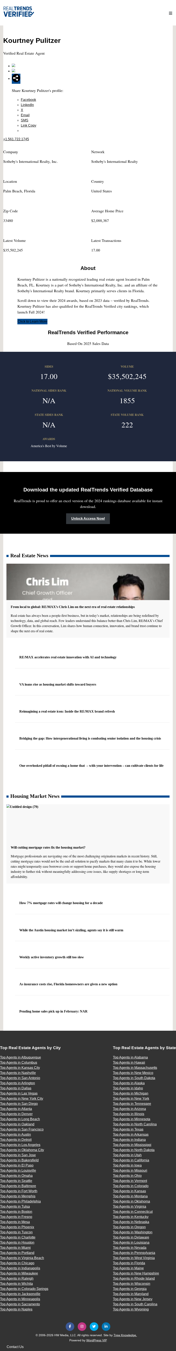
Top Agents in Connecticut (133, 1211)
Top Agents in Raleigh (16, 1278)
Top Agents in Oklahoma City (22, 1150)
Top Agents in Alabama (130, 1057)
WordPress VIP (96, 1340)
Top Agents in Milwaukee (19, 1273)
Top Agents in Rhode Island (134, 1278)
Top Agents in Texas (128, 1129)
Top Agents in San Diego (19, 1103)
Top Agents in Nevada (129, 1247)
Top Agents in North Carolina (135, 1124)
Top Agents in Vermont (130, 1181)
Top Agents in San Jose (18, 1155)
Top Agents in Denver (16, 1114)
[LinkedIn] (106, 1326)
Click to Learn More (32, 321)
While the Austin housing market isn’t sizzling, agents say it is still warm (71, 930)
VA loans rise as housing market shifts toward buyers (58, 684)
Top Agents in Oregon (129, 1227)
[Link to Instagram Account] (13, 71)
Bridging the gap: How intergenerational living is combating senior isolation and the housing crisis (90, 738)
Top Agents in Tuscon (16, 1232)
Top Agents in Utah (127, 1155)
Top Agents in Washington (132, 1232)
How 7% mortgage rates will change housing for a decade (61, 903)
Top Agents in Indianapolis (20, 1268)
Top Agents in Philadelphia (20, 1201)
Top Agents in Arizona (129, 1109)
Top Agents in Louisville (18, 1170)
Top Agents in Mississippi (132, 1145)
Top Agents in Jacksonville (20, 1294)
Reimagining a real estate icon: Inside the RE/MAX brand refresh (67, 711)
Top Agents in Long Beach (20, 1119)
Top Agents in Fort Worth (18, 1191)
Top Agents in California (131, 1160)
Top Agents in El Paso (16, 1165)
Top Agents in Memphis (17, 1196)
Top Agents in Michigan (130, 1093)
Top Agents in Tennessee (132, 1103)
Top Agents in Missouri (130, 1170)
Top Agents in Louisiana (131, 1242)
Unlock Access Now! (88, 518)
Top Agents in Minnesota (131, 1119)
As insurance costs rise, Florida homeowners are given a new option (68, 984)
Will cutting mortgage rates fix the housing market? (48, 847)
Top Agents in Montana (130, 1196)
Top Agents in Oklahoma (131, 1201)
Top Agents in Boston (16, 1211)
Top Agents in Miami (15, 1247)
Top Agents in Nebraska (131, 1222)
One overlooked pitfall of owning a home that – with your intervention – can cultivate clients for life (91, 765)
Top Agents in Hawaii (129, 1062)
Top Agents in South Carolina (135, 1304)
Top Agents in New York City (21, 1098)
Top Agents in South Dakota (134, 1078)
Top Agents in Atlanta (16, 1109)
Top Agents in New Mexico (133, 1073)
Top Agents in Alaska (129, 1083)
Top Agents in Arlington (17, 1083)
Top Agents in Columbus (18, 1062)
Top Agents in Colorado (131, 1186)
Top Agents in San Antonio (20, 1078)
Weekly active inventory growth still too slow (52, 957)
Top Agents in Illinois (128, 1114)
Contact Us (15, 1347)
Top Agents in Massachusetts (135, 1067)
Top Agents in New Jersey (132, 1299)
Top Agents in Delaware (131, 1237)
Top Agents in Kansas (129, 1191)
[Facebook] (70, 1326)
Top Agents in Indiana (129, 1139)
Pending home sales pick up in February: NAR (53, 1011)
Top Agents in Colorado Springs (24, 1289)
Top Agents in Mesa (15, 1222)
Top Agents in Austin (15, 1134)
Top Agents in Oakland (17, 1124)
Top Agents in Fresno (16, 1217)
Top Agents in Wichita (16, 1283)
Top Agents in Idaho (128, 1088)
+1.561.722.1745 (16, 139)
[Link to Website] (13, 66)
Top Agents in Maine (128, 1268)
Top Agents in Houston (17, 1242)
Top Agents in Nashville (18, 1073)
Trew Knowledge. (125, 1335)
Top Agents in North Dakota (134, 1150)
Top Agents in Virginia (129, 1206)
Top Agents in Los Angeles (20, 1145)
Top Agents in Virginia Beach (22, 1258)
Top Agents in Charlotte (17, 1237)
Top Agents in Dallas (15, 1088)
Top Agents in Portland (17, 1253)
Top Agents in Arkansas (131, 1134)
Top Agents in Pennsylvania (134, 1253)
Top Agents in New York (131, 1098)
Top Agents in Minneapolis (20, 1299)
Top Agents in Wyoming (131, 1309)
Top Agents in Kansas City (20, 1067)
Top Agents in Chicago (17, 1263)
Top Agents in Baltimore (18, 1186)
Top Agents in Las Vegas (19, 1093)
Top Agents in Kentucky (131, 1217)
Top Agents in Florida (129, 1263)
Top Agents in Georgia (130, 1289)
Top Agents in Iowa (127, 1165)
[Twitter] (94, 1326)
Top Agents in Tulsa (15, 1206)
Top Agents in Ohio (127, 1175)
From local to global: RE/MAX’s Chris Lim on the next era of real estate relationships (73, 607)
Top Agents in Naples (16, 1309)
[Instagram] (82, 1326)
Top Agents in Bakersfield (19, 1160)
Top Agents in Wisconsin (131, 1283)
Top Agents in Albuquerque (20, 1057)
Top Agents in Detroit (16, 1139)
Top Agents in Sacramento (20, 1304)
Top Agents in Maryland (131, 1294)
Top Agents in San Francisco (22, 1129)
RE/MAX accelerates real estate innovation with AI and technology (68, 657)
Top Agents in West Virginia (134, 1258)
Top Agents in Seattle (16, 1181)
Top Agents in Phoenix (17, 1227)
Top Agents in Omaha (16, 1175)
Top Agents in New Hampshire (136, 1273)
